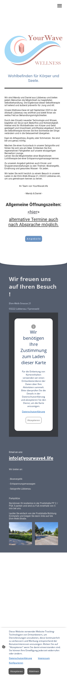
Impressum (44, 658)
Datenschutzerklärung (33, 411)
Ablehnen (34, 671)
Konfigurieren (16, 662)
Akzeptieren (33, 420)
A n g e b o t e (33, 239)
